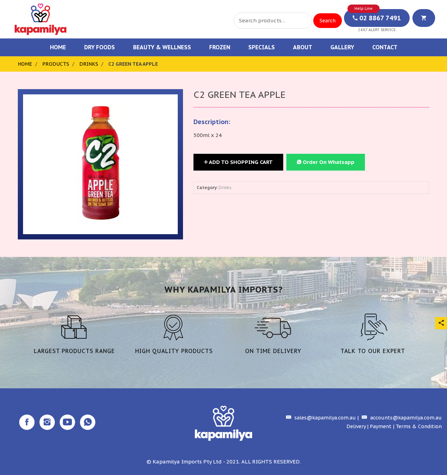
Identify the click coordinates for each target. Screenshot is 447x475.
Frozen (219, 47)
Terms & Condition (419, 426)
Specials (261, 47)
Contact (384, 47)
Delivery (356, 426)
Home (58, 47)
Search (328, 20)
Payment (380, 426)
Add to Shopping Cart (240, 162)
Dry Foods (99, 47)
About (302, 47)
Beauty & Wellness (162, 47)
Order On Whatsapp (327, 162)
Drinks (88, 64)
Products (55, 64)
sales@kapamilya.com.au (324, 418)
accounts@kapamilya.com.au (405, 418)
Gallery (342, 47)
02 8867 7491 (379, 18)
